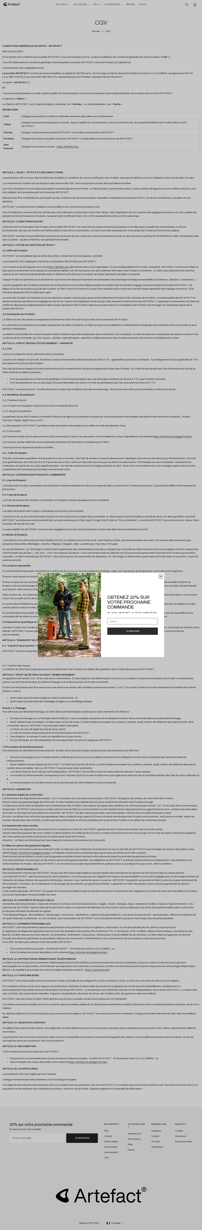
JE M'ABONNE (133, 631)
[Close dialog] (160, 576)
